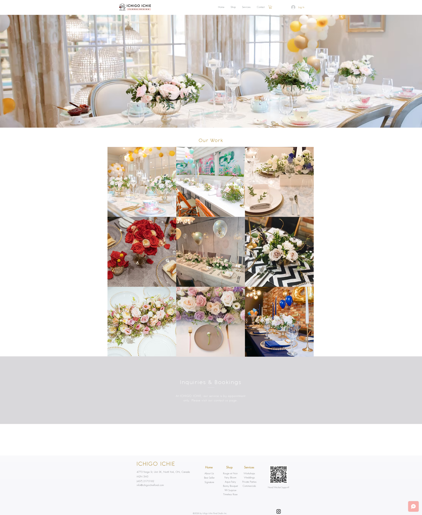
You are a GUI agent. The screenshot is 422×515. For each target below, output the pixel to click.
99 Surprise (230, 490)
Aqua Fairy (230, 482)
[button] (270, 7)
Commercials (249, 486)
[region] (141, 182)
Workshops (249, 473)
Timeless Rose (230, 494)
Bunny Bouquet (230, 486)
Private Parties (249, 482)
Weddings (249, 477)
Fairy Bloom (230, 477)
